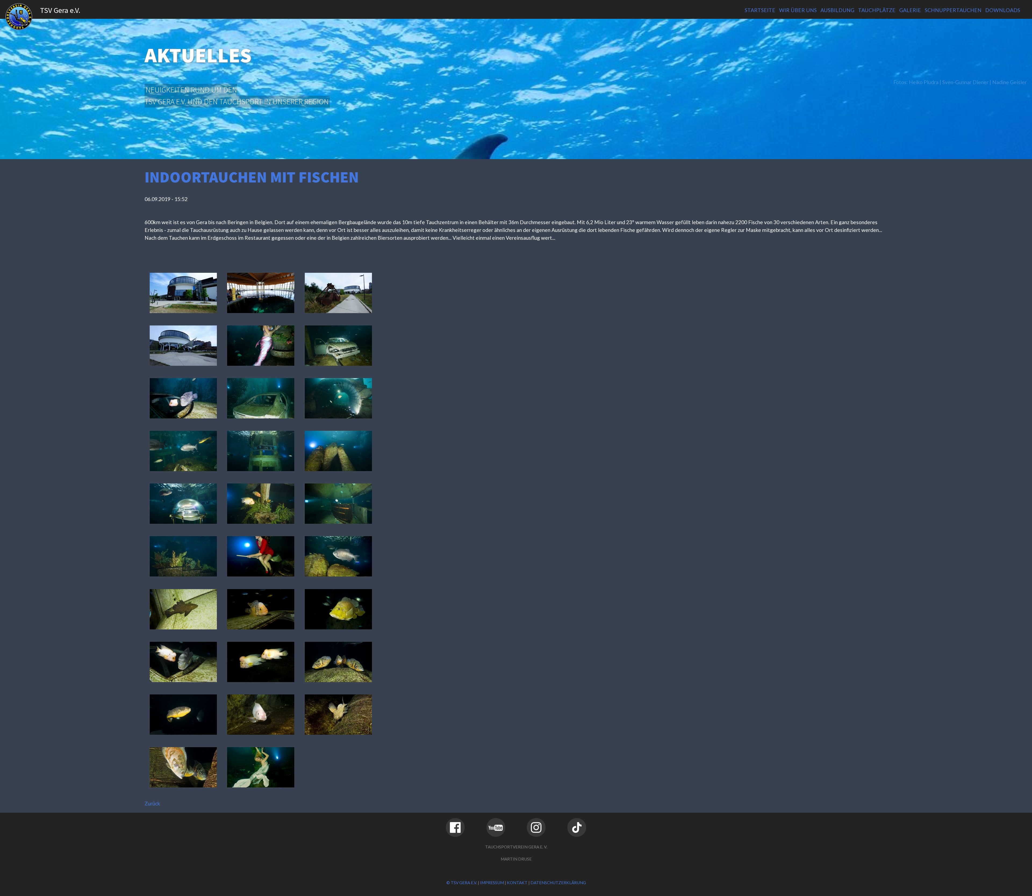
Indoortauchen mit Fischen (252, 177)
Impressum (492, 882)
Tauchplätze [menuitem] (876, 10)
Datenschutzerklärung (558, 882)
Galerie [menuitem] (910, 10)
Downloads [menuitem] (1002, 10)
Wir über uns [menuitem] (798, 10)
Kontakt (517, 882)
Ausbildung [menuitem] (837, 10)
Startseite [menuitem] (760, 10)
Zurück (152, 803)
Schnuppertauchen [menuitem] (953, 10)
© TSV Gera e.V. (461, 882)
